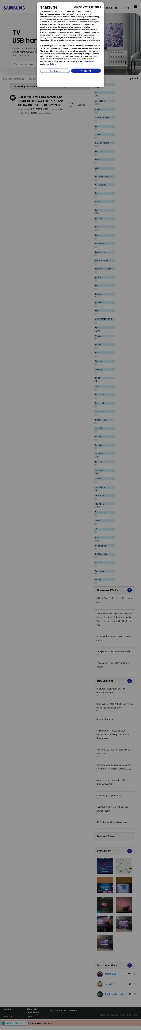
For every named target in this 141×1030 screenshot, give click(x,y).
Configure (55, 71)
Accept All (86, 71)
